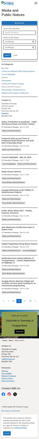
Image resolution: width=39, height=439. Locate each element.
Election (5, 77)
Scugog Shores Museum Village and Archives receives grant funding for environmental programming (19, 283)
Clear (15, 55)
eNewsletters (6, 80)
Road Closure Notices (11, 172)
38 (30, 301)
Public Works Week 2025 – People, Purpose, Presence (17, 212)
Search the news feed (11, 28)
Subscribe (20, 23)
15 (13, 301)
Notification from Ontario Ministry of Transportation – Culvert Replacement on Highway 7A (18, 260)
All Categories (7, 64)
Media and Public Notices (11, 131)
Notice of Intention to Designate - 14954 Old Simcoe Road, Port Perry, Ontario (19, 123)
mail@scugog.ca (8, 359)
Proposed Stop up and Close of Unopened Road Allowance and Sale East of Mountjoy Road (18, 140)
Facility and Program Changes (13, 84)
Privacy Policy (7, 378)
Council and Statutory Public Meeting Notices (18, 71)
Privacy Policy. (21, 428)
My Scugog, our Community (11, 411)
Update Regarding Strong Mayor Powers (19, 244)
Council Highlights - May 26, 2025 (16, 157)
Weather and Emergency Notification (15, 93)
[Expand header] (36, 3)
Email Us (5, 113)
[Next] (35, 301)
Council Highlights (9, 164)
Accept (6, 433)
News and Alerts (8, 381)
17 (25, 301)
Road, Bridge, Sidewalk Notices (13, 182)
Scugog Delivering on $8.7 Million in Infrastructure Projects (18, 191)
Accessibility (7, 374)
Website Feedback (9, 376)
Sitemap (5, 371)
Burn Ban (5, 68)
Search (7, 55)
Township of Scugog (11, 127)
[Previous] (4, 301)
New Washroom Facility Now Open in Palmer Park (18, 228)
